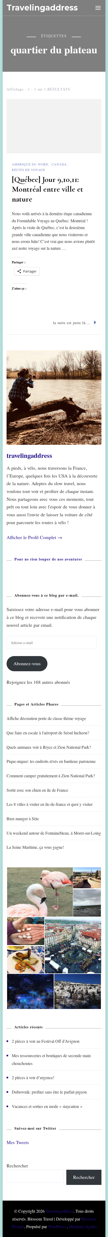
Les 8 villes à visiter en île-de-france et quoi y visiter (50, 804)
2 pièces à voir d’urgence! (33, 1077)
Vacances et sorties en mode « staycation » (47, 1106)
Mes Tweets (18, 1142)
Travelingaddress (42, 8)
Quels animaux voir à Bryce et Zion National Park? (49, 747)
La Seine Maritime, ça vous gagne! (35, 847)
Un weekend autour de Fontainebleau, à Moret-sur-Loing (54, 833)
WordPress (57, 1226)
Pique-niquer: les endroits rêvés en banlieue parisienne (51, 761)
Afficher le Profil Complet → (34, 537)
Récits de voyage (28, 170)
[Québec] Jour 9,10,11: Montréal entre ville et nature (47, 189)
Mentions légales (83, 1226)
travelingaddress (29, 455)
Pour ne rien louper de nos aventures (48, 559)
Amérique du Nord (30, 164)
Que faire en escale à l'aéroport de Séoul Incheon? (48, 732)
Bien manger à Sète (23, 818)
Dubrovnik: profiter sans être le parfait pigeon (49, 1092)
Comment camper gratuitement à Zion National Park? (51, 775)
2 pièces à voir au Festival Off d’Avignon (45, 1041)
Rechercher (17, 1165)
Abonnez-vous (27, 663)
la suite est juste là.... (72, 322)
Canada (59, 164)
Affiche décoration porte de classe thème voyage (46, 718)
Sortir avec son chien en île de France (37, 790)
